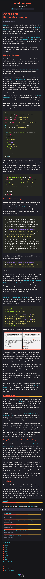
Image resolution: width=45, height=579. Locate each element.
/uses (6, 553)
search (23, 504)
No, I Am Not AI (7, 516)
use (37, 506)
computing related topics (13, 504)
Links (6, 547)
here (32, 506)
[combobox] (22, 509)
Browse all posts (8, 540)
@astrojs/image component (17, 79)
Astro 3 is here (7, 25)
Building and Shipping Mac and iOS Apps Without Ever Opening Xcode (20, 521)
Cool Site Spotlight (9, 570)
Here (19, 506)
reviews (27, 9)
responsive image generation (32, 37)
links (19, 9)
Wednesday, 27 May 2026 (9, 527)
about (32, 9)
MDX (20, 401)
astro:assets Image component (29, 69)
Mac (10, 506)
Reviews (7, 551)
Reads (6, 555)
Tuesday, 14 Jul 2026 (8, 517)
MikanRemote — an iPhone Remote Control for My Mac (16, 530)
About (6, 557)
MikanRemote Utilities (9, 525)
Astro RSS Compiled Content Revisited (12, 535)
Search (6, 545)
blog (15, 9)
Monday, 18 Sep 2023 (10, 21)
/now (22, 9)
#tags (6, 559)
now (28, 506)
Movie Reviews (8, 568)
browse (27, 504)
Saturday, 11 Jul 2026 (8, 522)
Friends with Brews (27, 39)
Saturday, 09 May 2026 (9, 532)
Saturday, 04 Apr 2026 (9, 537)
